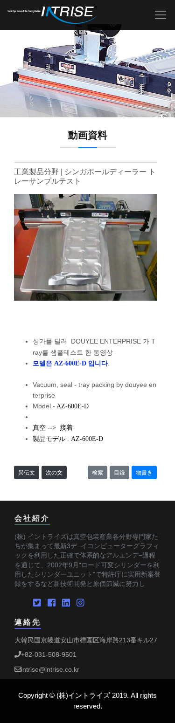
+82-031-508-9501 (49, 654)
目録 (119, 472)
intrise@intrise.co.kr (50, 669)
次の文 (54, 472)
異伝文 (26, 472)
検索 (97, 472)
